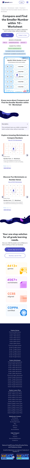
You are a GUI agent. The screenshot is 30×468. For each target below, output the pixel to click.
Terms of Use (6, 445)
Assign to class (23, 35)
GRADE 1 (23, 42)
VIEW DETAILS (7, 168)
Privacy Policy (15, 445)
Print (7, 35)
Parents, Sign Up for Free (15, 249)
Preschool (22, 8)
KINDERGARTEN (14, 42)
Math (16, 8)
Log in (21, 2)
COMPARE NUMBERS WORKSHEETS (14, 54)
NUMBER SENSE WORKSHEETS (15, 51)
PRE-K (5, 42)
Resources (3, 8)
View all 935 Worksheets (15, 182)
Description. (5, 124)
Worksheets (11, 8)
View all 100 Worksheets (15, 140)
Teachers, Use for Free (15, 255)
